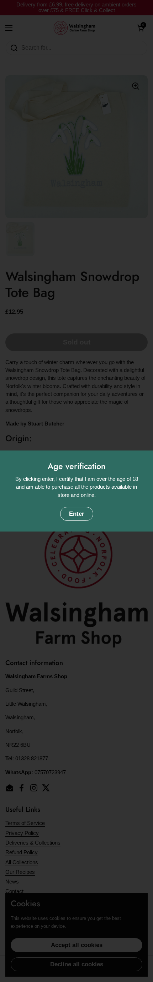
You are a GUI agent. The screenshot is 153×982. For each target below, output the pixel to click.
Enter (76, 513)
